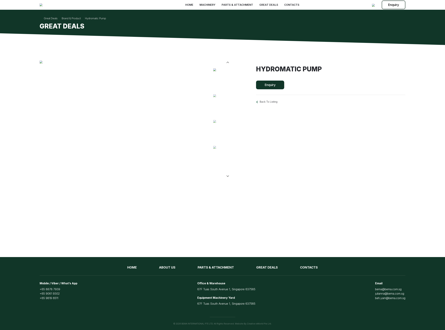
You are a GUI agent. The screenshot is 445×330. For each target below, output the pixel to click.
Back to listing (268, 101)
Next (227, 176)
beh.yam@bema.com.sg (390, 298)
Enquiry (393, 5)
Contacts (291, 4)
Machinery (207, 4)
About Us (167, 267)
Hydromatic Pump (95, 18)
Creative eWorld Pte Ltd (259, 323)
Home (189, 4)
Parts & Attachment (237, 4)
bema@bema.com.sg (388, 289)
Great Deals (268, 4)
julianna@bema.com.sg (389, 293)
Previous (227, 62)
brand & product (71, 18)
